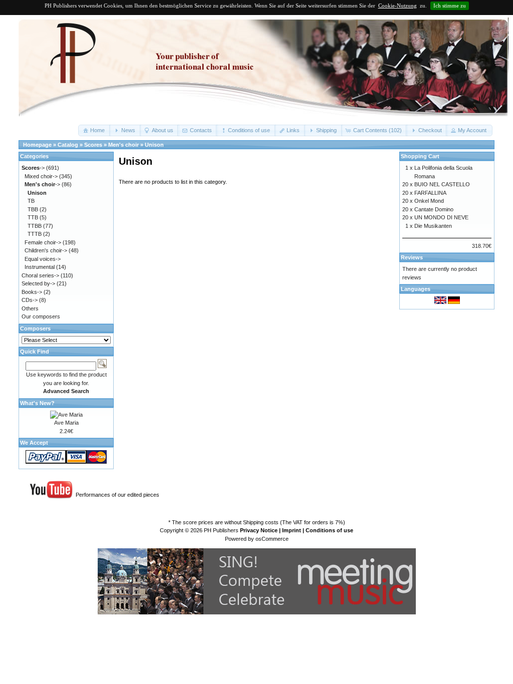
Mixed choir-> (41, 176)
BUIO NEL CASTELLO (442, 184)
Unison (154, 145)
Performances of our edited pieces (117, 495)
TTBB (35, 226)
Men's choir (123, 145)
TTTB (35, 234)
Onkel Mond (429, 201)
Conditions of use (329, 530)
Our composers (41, 316)
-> (33, 168)
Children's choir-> (46, 250)
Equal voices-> (43, 259)
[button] (94, 130)
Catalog (68, 145)
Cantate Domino (433, 209)
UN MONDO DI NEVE (441, 217)
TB (31, 201)
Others (30, 308)
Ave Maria (66, 423)
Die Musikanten (433, 226)
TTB (33, 217)
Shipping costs (261, 522)
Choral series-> (40, 275)
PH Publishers (221, 530)
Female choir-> (43, 242)
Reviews (412, 257)
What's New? (37, 403)
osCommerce (272, 539)
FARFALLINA (430, 193)
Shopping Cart (420, 156)
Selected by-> (38, 283)
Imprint (291, 530)
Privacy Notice (259, 530)
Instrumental (40, 267)
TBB (33, 209)
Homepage (37, 145)
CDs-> (30, 300)
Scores (93, 145)
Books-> (32, 292)
